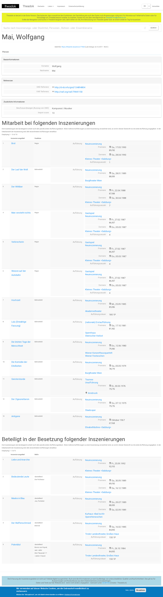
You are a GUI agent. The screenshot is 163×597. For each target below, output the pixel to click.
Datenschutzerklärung (76, 6)
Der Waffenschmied (21, 523)
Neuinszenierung (93, 144)
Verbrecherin (17, 242)
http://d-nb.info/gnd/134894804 (70, 87)
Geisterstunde (18, 379)
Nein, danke (130, 590)
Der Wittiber (17, 186)
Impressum (61, 6)
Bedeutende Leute (20, 476)
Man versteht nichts (21, 212)
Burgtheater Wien (93, 180)
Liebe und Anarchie (20, 459)
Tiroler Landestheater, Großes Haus (102, 534)
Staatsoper (90, 410)
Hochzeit (15, 300)
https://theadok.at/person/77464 (73, 47)
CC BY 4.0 (106, 583)
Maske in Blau (18, 498)
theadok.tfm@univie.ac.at (116, 18)
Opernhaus (90, 333)
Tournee (89, 379)
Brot (13, 143)
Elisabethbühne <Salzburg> (98, 427)
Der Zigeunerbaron (20, 399)
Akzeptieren (140, 590)
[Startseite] (11, 6)
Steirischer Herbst (94, 335)
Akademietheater (93, 311)
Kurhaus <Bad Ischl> (95, 514)
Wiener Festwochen (94, 356)
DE (145, 6)
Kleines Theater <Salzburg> (98, 159)
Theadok (28, 6)
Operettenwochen (94, 517)
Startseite (41, 6)
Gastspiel (89, 213)
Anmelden (155, 6)
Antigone (15, 416)
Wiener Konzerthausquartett (98, 353)
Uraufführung (91, 382)
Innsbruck (92, 393)
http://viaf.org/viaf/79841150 (68, 92)
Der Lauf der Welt (19, 169)
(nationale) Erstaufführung (97, 322)
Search (153, 28)
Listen (50, 6)
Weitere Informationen (72, 594)
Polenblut (16, 544)
